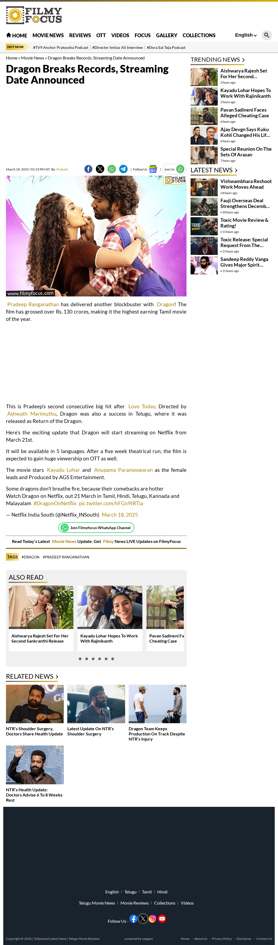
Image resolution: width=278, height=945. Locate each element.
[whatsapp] (112, 169)
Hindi (162, 892)
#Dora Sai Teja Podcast (166, 47)
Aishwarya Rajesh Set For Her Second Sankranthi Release (40, 638)
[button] (80, 659)
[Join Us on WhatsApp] (180, 169)
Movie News (48, 35)
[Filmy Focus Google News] (153, 169)
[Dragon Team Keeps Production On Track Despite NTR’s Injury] (158, 705)
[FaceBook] (88, 169)
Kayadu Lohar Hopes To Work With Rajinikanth (109, 638)
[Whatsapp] (65, 528)
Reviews (80, 35)
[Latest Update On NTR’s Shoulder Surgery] (96, 705)
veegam (147, 939)
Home (19, 36)
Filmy (109, 541)
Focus (143, 35)
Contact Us (264, 939)
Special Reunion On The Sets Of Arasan (246, 151)
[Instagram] (153, 919)
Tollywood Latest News (50, 939)
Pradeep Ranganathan (33, 304)
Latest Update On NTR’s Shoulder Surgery (90, 731)
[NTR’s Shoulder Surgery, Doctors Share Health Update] (35, 705)
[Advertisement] (173, 15)
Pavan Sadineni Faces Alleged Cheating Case (244, 112)
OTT (101, 35)
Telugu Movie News (97, 903)
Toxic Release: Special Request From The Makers (244, 245)
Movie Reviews (135, 903)
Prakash (59, 169)
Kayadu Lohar (63, 470)
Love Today (141, 406)
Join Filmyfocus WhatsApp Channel (100, 527)
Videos (120, 35)
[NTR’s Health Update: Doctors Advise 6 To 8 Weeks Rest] (35, 765)
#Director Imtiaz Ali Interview (117, 47)
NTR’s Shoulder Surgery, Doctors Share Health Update (34, 731)
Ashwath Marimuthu (31, 413)
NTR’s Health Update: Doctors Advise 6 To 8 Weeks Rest (34, 794)
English (244, 35)
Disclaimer (244, 939)
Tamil (147, 892)
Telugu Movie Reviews (84, 939)
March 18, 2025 (120, 514)
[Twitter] (100, 169)
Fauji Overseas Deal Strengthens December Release (245, 206)
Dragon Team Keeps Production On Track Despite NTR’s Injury (157, 733)
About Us (200, 939)
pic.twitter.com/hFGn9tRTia (111, 503)
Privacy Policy (222, 939)
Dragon (165, 304)
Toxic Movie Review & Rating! (244, 223)
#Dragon (30, 557)
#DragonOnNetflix (55, 503)
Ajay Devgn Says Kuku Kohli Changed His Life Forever (244, 135)
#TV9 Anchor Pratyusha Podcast (60, 47)
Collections (199, 35)
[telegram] (123, 169)
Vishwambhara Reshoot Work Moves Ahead (246, 184)
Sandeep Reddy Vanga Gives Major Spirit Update (244, 264)
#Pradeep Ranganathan (66, 557)
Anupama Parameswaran (123, 470)
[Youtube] (162, 919)
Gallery (166, 35)
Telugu (130, 892)
